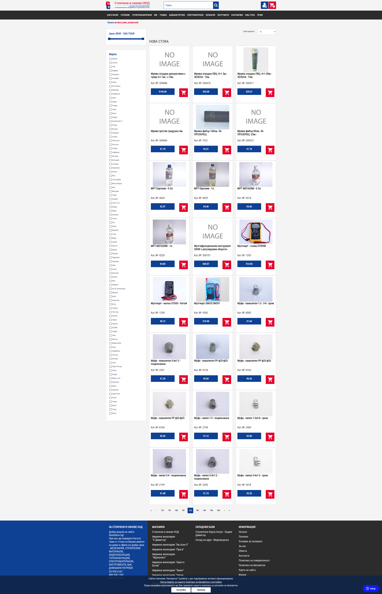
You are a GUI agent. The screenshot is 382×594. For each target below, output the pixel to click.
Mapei (114, 211)
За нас (242, 546)
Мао (113, 281)
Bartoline (115, 273)
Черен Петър (117, 366)
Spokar (114, 102)
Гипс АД (115, 312)
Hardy (114, 226)
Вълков (115, 129)
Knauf (114, 398)
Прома (114, 207)
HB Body (115, 156)
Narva (114, 413)
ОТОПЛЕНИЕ (125, 15)
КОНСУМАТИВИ (237, 15)
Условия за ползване (250, 541)
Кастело (115, 144)
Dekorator (115, 382)
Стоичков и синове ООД (165, 531)
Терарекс (115, 133)
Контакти (244, 555)
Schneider (115, 160)
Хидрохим (116, 257)
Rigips (114, 238)
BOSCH (114, 59)
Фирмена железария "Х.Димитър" (163, 538)
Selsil (114, 296)
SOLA (114, 304)
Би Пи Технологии (118, 289)
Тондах (114, 117)
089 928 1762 (116, 574)
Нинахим (115, 90)
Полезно (243, 536)
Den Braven (116, 86)
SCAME (114, 328)
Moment (115, 293)
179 (169, 510)
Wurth (114, 405)
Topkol (114, 320)
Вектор (114, 339)
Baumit (114, 277)
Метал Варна (117, 184)
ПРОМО (260, 15)
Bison (114, 113)
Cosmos (115, 308)
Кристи (114, 246)
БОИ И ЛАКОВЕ (112, 15)
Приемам (201, 590)
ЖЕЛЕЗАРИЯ (210, 15)
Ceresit (114, 63)
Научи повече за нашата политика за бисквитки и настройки (191, 582)
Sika (113, 187)
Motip (114, 386)
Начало (243, 531)
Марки (242, 574)
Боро (114, 347)
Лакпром (115, 74)
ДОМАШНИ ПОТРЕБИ (177, 15)
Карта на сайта (247, 570)
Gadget (114, 331)
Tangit (114, 195)
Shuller (114, 172)
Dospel (114, 374)
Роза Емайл (116, 180)
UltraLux (115, 355)
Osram (114, 269)
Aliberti (114, 316)
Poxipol (114, 106)
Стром (114, 402)
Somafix (115, 199)
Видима (115, 71)
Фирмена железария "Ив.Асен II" (170, 544)
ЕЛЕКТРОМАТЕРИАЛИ (195, 15)
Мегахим (115, 191)
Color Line (116, 203)
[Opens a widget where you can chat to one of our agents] (371, 589)
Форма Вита (116, 343)
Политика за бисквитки (252, 565)
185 (211, 510)
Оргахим (115, 215)
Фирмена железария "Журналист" (163, 556)
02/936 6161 (116, 571)
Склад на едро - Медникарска (212, 539)
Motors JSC (116, 378)
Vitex (114, 363)
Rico (113, 176)
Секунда (115, 164)
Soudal (114, 242)
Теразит (115, 254)
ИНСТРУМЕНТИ (223, 15)
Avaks (114, 82)
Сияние (115, 324)
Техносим (115, 300)
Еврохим (115, 261)
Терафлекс (116, 351)
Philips (114, 125)
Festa (114, 234)
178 (162, 510)
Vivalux (114, 137)
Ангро (114, 370)
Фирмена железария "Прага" (168, 549)
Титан (114, 109)
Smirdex (115, 359)
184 (204, 510)
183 (197, 510)
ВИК (155, 15)
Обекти (243, 550)
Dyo (113, 222)
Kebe (114, 98)
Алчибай (115, 78)
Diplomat (115, 390)
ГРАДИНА (163, 15)
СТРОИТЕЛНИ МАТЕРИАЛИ (142, 15)
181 (183, 510)
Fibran (114, 219)
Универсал (116, 94)
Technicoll (116, 141)
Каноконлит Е (117, 121)
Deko (114, 265)
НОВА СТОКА (250, 15)
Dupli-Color (116, 394)
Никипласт (116, 168)
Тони (113, 335)
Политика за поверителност (254, 560)
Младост (115, 285)
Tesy (113, 67)
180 (176, 510)
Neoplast (115, 230)
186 (218, 510)
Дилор (114, 250)
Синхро (114, 148)
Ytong (114, 409)
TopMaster (116, 152)
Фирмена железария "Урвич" (168, 570)
